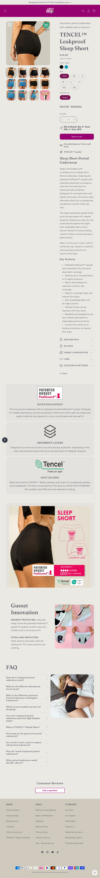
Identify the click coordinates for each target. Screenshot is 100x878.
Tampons (10, 827)
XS (74, 76)
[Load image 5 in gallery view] (11, 84)
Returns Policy (42, 827)
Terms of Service (43, 838)
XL (80, 82)
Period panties (12, 816)
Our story (69, 810)
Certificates (70, 821)
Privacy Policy (42, 832)
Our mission (70, 816)
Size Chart (64, 106)
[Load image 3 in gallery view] (34, 73)
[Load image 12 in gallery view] (45, 95)
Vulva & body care (14, 832)
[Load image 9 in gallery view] (11, 95)
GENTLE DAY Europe (45, 872)
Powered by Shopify (61, 872)
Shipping (39, 821)
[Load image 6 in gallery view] (22, 84)
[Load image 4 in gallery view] (45, 73)
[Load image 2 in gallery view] (22, 73)
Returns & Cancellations (46, 810)
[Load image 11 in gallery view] (34, 95)
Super (65, 97)
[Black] (61, 67)
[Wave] (66, 67)
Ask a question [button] (49, 790)
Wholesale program (73, 838)
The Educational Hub (74, 843)
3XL (74, 87)
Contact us (70, 827)
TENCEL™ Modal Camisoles (18, 838)
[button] (5, 11)
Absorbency (76, 106)
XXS (64, 76)
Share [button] (64, 373)
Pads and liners (12, 810)
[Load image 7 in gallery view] (34, 84)
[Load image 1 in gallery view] (11, 73)
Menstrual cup (12, 821)
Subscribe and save (73, 832)
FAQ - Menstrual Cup (45, 843)
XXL (64, 87)
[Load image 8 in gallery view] (45, 84)
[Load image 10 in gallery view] (22, 95)
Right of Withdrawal (44, 816)
